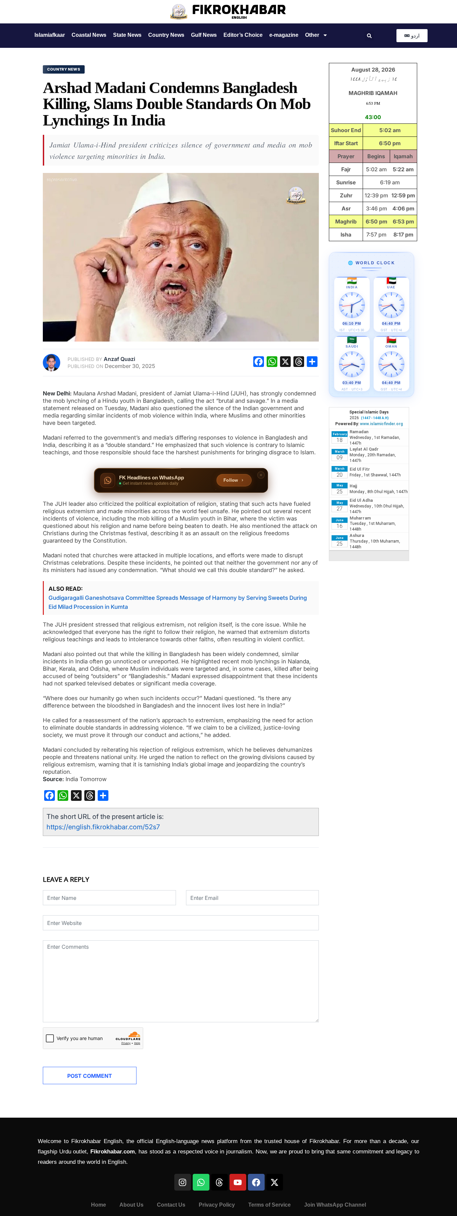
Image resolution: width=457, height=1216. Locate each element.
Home (98, 1205)
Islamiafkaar (49, 35)
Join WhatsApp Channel (335, 1205)
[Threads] (219, 1182)
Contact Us (171, 1205)
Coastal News (89, 35)
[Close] (261, 475)
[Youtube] (238, 1182)
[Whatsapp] (201, 1182)
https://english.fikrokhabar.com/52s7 (103, 827)
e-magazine (283, 35)
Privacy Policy (217, 1205)
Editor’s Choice (243, 35)
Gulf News (204, 35)
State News (127, 35)
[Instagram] (182, 1182)
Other (312, 35)
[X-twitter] (274, 1182)
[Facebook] (256, 1182)
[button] (369, 35)
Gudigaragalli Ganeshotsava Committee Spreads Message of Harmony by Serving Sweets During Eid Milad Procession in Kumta (178, 602)
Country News (166, 35)
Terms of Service (269, 1205)
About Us (131, 1205)
